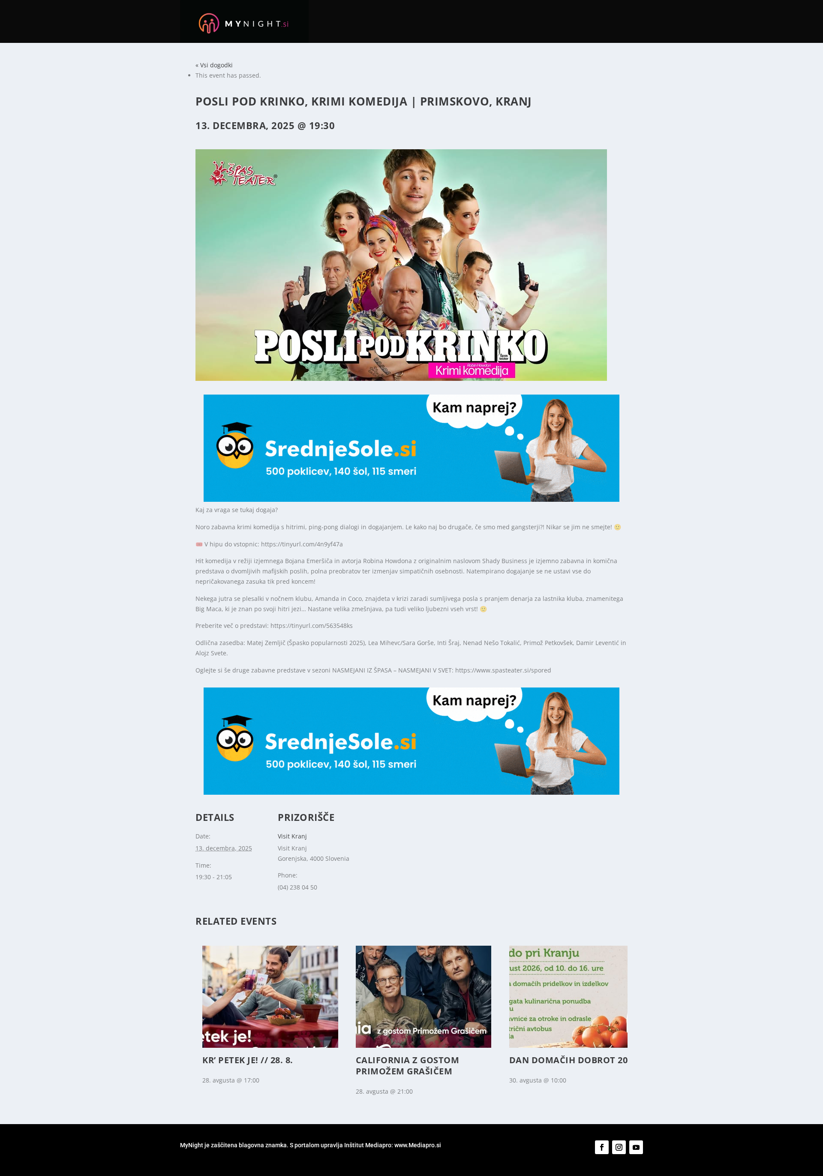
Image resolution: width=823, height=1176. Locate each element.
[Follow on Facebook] (602, 1147)
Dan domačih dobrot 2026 (573, 1060)
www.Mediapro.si (418, 1145)
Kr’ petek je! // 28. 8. (247, 1060)
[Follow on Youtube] (636, 1147)
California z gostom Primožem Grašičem (408, 1065)
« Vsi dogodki (214, 65)
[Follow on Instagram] (619, 1147)
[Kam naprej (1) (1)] (411, 499)
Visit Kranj (292, 836)
